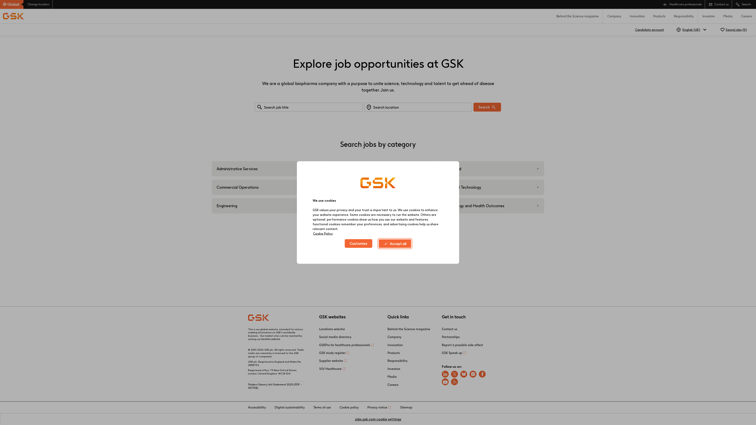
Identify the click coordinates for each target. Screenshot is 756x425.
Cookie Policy (323, 234)
